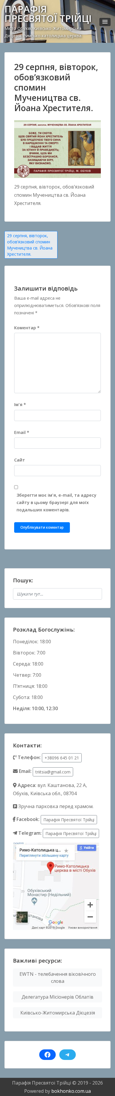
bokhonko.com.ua (71, 1091)
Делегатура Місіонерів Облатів (57, 997)
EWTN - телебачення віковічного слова (57, 977)
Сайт (19, 460)
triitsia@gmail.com (52, 772)
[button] (105, 22)
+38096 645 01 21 (62, 758)
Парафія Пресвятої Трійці (68, 819)
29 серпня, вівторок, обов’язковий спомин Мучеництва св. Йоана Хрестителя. (29, 245)
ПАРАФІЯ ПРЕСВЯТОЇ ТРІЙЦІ (48, 14)
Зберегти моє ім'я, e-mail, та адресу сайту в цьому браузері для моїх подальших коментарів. (56, 502)
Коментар (27, 327)
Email (21, 432)
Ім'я (20, 404)
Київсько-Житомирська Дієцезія (57, 1013)
